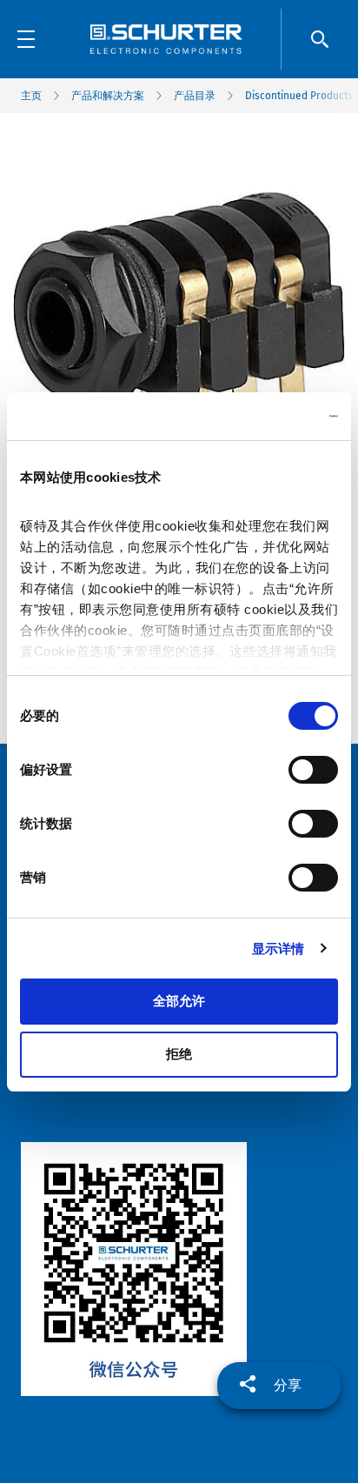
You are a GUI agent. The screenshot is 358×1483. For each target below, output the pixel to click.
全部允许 (179, 1000)
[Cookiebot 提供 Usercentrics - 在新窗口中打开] (262, 416)
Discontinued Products (299, 96)
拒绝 (179, 1053)
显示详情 (278, 948)
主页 (31, 96)
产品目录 (194, 96)
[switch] (313, 770)
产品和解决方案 (107, 96)
